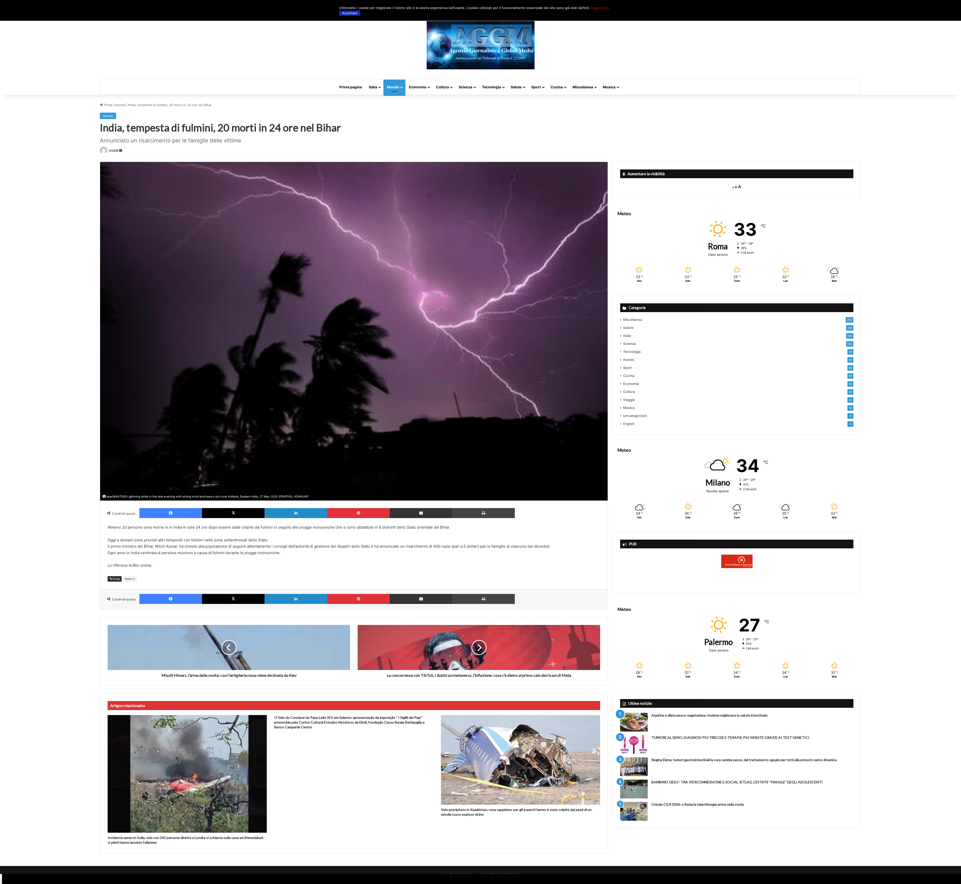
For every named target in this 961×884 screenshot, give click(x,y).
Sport (536, 87)
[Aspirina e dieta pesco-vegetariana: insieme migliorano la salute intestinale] (634, 722)
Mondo (393, 87)
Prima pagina (350, 87)
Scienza (465, 87)
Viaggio (629, 400)
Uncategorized (635, 416)
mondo (120, 105)
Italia (373, 87)
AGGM (113, 150)
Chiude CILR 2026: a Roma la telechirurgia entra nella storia (697, 804)
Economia (417, 87)
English (628, 424)
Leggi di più (600, 8)
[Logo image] (481, 45)
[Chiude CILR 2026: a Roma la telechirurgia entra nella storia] (634, 811)
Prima (107, 105)
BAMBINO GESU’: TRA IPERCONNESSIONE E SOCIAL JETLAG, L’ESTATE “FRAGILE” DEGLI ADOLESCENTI (737, 782)
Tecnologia (491, 87)
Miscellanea (583, 87)
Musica (609, 87)
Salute (516, 87)
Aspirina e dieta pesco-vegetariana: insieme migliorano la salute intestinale (709, 715)
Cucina (557, 87)
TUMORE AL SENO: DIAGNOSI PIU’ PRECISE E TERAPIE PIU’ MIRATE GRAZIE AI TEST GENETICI (730, 737)
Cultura (442, 87)
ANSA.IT (130, 579)
